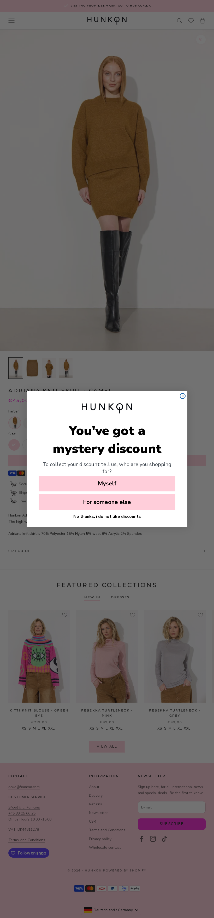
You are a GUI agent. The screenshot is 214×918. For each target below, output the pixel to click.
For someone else (107, 502)
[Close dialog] (182, 396)
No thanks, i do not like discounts (107, 516)
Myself (107, 483)
